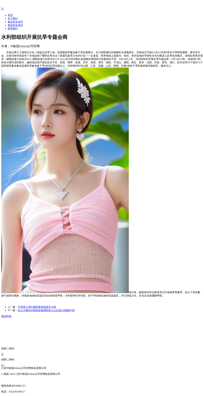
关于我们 (13, 18)
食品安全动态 (15, 21)
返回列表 (6, 316)
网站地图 (6, 379)
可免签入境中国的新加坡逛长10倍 (37, 307)
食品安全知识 (15, 25)
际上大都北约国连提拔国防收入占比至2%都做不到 (46, 310)
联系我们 (13, 28)
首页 (10, 15)
